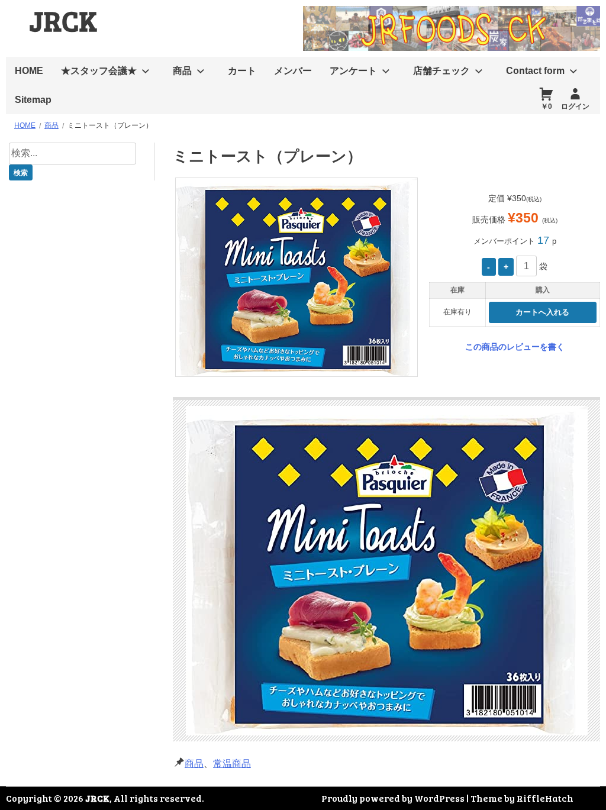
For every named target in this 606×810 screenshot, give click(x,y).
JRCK (63, 20)
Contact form (535, 71)
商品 (182, 71)
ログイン (575, 106)
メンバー (293, 71)
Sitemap (33, 100)
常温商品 (232, 764)
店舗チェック (441, 71)
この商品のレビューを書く (515, 346)
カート (242, 71)
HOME (29, 71)
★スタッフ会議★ (99, 71)
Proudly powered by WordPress (393, 798)
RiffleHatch (545, 798)
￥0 (546, 106)
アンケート (353, 71)
